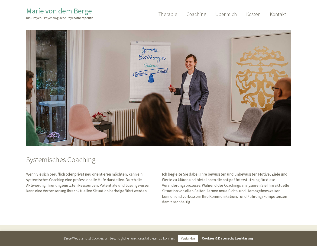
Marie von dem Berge (59, 11)
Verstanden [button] (188, 238)
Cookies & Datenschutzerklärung (227, 238)
